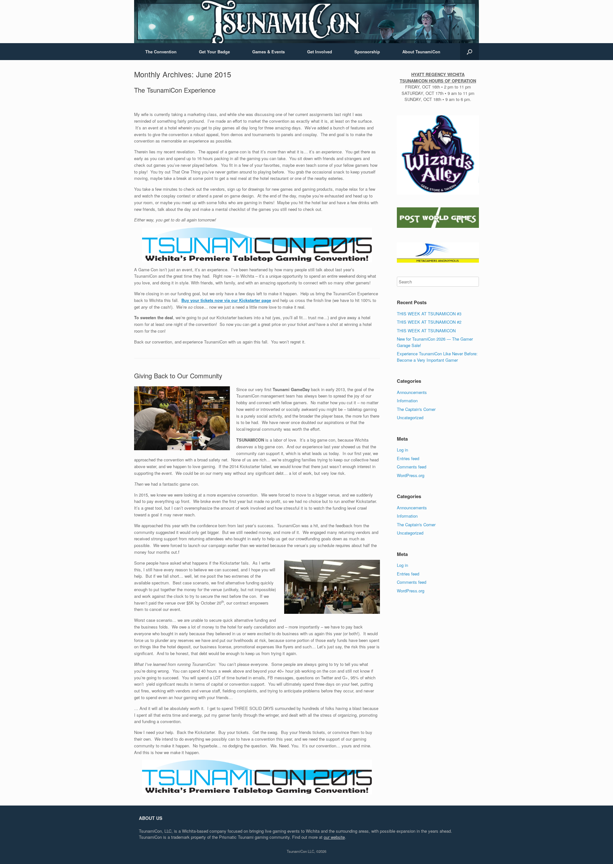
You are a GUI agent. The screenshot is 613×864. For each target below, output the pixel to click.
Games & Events (268, 52)
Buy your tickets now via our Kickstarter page (226, 300)
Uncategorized (410, 417)
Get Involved (319, 52)
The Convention (161, 52)
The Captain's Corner (416, 409)
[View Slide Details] (438, 154)
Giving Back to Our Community (178, 375)
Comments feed (411, 467)
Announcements (412, 392)
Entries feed (408, 458)
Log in (402, 450)
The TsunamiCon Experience (175, 90)
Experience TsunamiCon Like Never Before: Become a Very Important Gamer (437, 357)
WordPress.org (410, 475)
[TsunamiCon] (306, 21)
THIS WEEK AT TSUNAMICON (426, 331)
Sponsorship (367, 52)
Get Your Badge (214, 52)
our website (334, 837)
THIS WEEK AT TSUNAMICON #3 (429, 314)
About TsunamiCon (421, 52)
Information (407, 400)
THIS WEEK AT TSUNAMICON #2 (429, 322)
